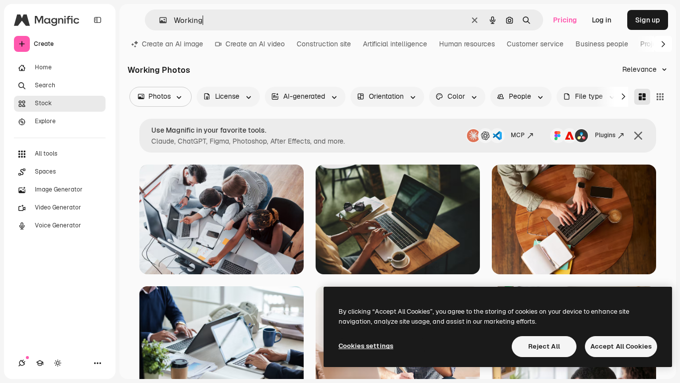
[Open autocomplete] (159, 20)
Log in (601, 19)
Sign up (647, 19)
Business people (601, 43)
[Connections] (22, 363)
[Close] (638, 136)
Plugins (605, 135)
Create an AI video (255, 43)
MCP (518, 135)
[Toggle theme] (58, 363)
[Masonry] (642, 97)
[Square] (660, 97)
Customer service (535, 43)
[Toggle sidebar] (98, 20)
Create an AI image (172, 43)
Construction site (324, 43)
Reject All (544, 346)
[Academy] (40, 363)
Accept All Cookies (621, 346)
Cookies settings (366, 346)
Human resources (467, 43)
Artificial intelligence (395, 43)
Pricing (565, 19)
